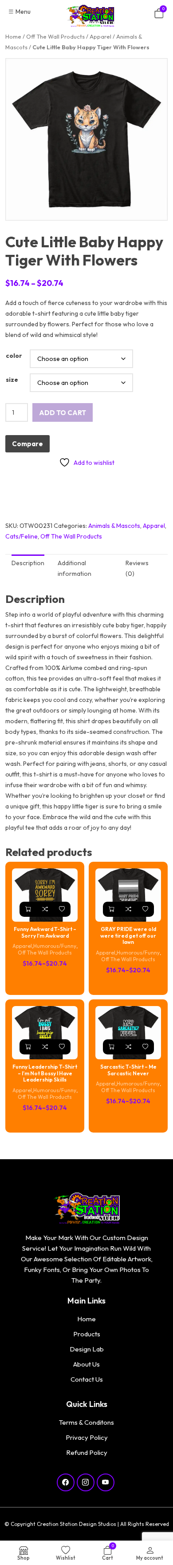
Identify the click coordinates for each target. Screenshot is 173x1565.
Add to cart (62, 412)
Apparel (100, 36)
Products (86, 1334)
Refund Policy (86, 1452)
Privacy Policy (87, 1437)
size (12, 380)
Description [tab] (28, 563)
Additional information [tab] (74, 568)
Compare (27, 444)
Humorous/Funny (54, 946)
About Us (86, 1364)
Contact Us (87, 1379)
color (14, 356)
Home (13, 36)
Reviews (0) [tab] (137, 568)
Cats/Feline (21, 536)
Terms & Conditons (86, 1422)
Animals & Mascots (114, 526)
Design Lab (87, 1349)
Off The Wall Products (55, 36)
